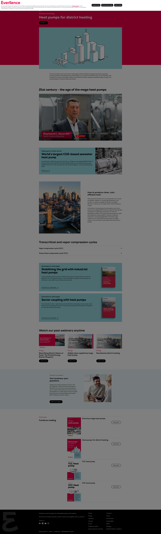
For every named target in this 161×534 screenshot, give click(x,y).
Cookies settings (118, 5)
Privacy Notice (75, 6)
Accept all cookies (96, 5)
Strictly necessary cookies (107, 5)
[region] (80, 5)
